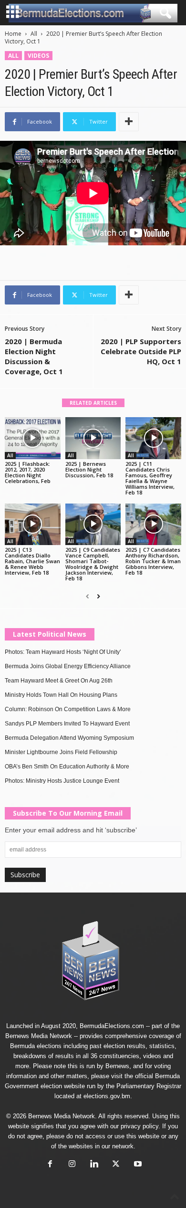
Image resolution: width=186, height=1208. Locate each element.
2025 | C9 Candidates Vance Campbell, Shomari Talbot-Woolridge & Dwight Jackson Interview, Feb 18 (92, 564)
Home (13, 34)
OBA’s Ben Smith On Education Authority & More (67, 766)
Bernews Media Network (38, 1036)
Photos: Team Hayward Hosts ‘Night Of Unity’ (63, 652)
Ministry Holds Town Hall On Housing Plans (61, 695)
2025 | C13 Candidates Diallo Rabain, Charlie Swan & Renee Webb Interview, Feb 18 (32, 561)
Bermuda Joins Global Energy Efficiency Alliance (68, 666)
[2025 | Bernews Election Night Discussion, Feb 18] (93, 438)
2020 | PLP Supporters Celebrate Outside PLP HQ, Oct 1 (141, 351)
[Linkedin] (94, 1164)
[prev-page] (87, 596)
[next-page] (98, 596)
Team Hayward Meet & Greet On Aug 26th (59, 680)
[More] (129, 121)
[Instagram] (72, 1164)
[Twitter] (116, 1164)
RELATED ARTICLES (93, 402)
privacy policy (139, 1126)
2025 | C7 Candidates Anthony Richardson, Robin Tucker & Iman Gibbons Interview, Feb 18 (153, 561)
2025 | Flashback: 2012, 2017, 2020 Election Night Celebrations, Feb (28, 472)
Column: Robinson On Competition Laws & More (68, 709)
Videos (38, 56)
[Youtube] (137, 1164)
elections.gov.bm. (107, 1096)
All (34, 34)
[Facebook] (50, 1164)
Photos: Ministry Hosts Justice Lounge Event (62, 780)
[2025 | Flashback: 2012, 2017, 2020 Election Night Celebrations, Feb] (33, 438)
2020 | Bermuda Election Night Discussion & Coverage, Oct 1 (34, 356)
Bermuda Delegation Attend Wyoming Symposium (69, 738)
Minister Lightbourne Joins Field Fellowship (61, 752)
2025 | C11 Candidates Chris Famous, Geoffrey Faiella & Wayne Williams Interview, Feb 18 (150, 478)
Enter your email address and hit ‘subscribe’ (71, 830)
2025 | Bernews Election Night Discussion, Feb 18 (89, 469)
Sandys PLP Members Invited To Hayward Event (67, 723)
